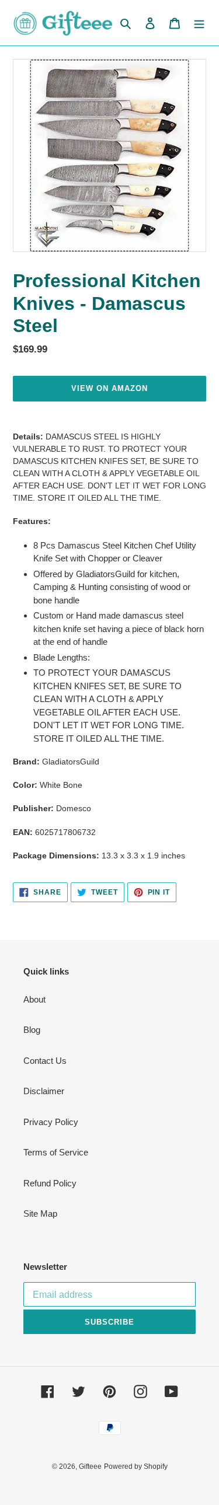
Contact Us (45, 1061)
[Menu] (199, 23)
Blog (31, 1030)
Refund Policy (50, 1183)
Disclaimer (43, 1091)
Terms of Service (55, 1152)
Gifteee (90, 1466)
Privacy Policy (50, 1122)
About (34, 999)
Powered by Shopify (136, 1466)
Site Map (40, 1213)
